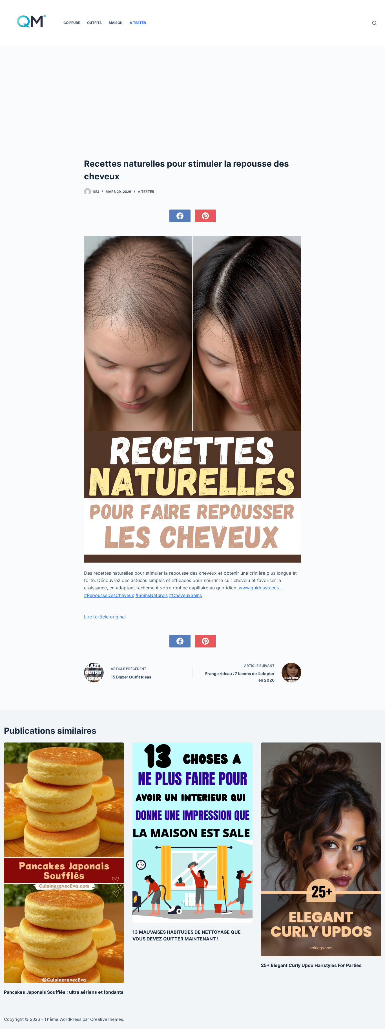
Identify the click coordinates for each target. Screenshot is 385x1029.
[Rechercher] (374, 23)
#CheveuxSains (185, 595)
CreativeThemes (106, 1019)
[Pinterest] (205, 216)
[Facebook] (180, 216)
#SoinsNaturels (152, 595)
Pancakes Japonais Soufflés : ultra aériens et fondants (63, 992)
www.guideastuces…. (261, 587)
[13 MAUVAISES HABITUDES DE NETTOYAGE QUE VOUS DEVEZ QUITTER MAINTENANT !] (192, 832)
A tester (138, 23)
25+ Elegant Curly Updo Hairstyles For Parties (311, 965)
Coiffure (71, 23)
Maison (116, 23)
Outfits (94, 23)
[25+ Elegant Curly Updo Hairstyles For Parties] (321, 849)
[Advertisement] (192, 88)
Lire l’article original (105, 617)
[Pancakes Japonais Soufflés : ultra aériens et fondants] (64, 862)
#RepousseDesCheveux (109, 595)
